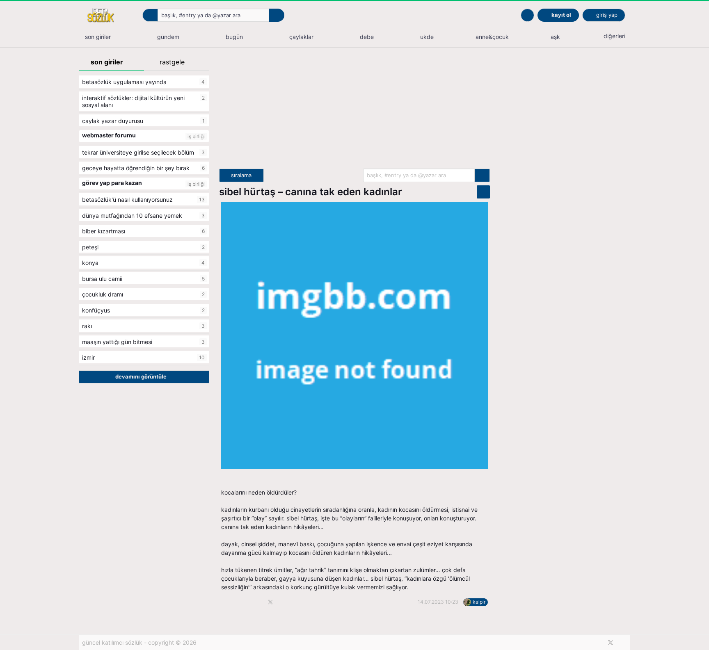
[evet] (482, 175)
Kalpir (479, 602)
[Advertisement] (354, 111)
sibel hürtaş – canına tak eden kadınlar (310, 191)
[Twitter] (610, 642)
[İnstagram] (624, 642)
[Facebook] (597, 642)
